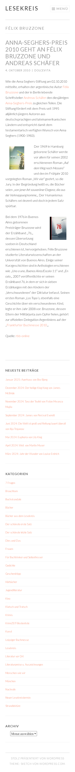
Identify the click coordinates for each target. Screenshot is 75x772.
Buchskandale (13, 499)
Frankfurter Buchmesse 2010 (27, 325)
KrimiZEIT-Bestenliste (17, 623)
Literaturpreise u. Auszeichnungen (24, 664)
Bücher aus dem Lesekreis (20, 516)
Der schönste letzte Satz (18, 532)
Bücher (9, 507)
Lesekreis (21, 8)
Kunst (8, 631)
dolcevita (42, 70)
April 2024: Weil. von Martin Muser (25, 445)
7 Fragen (10, 482)
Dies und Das (13, 540)
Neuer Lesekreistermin (18, 697)
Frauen (9, 548)
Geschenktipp (13, 573)
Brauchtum (11, 491)
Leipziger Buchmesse (17, 639)
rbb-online (23, 336)
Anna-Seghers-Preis (18, 103)
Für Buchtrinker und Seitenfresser (24, 557)
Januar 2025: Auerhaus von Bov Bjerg (26, 379)
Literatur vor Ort (14, 656)
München (10, 681)
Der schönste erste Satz (18, 524)
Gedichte (10, 565)
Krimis (9, 615)
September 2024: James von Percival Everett (30, 415)
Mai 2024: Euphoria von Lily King (23, 437)
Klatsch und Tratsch (16, 606)
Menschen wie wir (15, 673)
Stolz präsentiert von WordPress (37, 758)
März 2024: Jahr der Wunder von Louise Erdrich (32, 453)
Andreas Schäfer (35, 97)
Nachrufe (10, 689)
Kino (7, 598)
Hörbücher (11, 582)
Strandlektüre (12, 705)
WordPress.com (52, 763)
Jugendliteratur (13, 590)
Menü (62, 8)
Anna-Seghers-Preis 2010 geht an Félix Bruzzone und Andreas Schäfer (36, 52)
